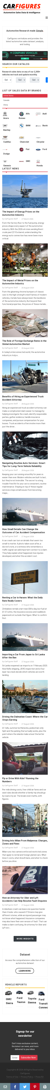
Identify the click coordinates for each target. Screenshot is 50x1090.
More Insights (25, 939)
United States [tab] (8, 96)
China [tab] (5, 105)
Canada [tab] (6, 100)
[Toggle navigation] (46, 90)
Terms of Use (12, 1077)
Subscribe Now (28, 1057)
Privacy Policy (27, 1077)
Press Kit (40, 1077)
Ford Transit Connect (44, 1003)
